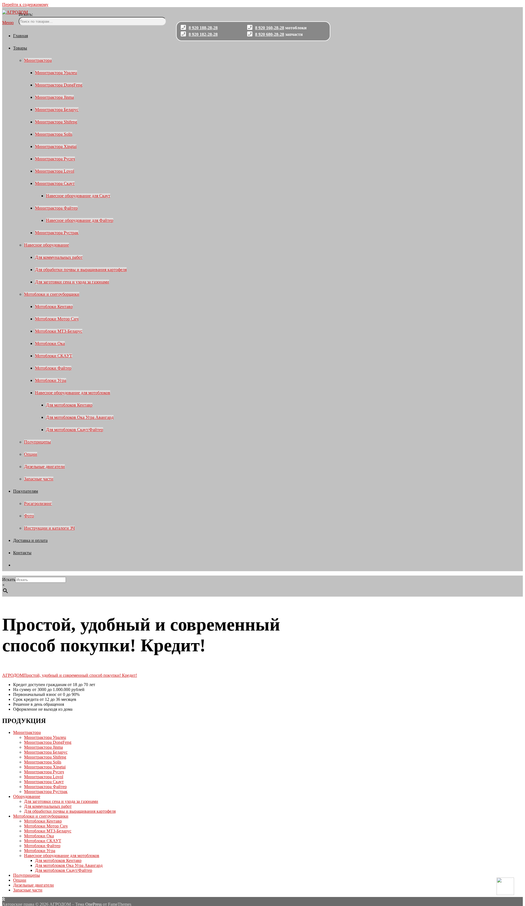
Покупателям (25, 491)
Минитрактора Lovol (54, 171)
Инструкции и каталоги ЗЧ (49, 528)
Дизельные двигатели (44, 466)
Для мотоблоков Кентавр (69, 405)
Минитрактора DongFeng (58, 85)
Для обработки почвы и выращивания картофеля (81, 269)
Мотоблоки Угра (50, 380)
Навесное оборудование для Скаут (78, 195)
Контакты (22, 552)
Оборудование (26, 796)
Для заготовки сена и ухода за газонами (72, 282)
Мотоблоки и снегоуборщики (51, 294)
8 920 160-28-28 (269, 27)
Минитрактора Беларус (56, 109)
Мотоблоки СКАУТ (53, 355)
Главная (20, 35)
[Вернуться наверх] (3, 899)
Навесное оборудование (46, 245)
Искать (8, 579)
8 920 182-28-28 (203, 34)
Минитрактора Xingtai (56, 146)
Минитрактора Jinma (54, 97)
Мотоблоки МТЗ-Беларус (58, 331)
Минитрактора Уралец (56, 72)
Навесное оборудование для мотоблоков (72, 392)
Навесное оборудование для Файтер (79, 220)
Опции (30, 454)
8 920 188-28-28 (203, 27)
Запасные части (38, 479)
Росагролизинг (38, 503)
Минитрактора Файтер (56, 208)
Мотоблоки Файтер (53, 368)
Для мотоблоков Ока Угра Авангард (79, 417)
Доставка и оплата (30, 540)
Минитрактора (38, 60)
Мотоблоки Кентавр (54, 306)
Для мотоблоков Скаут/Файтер (74, 429)
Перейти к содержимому (25, 4)
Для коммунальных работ (59, 257)
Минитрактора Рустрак (56, 232)
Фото (29, 515)
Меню (8, 22)
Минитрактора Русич (55, 158)
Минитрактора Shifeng (56, 122)
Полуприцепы (37, 442)
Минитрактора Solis (53, 134)
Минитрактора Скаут (55, 183)
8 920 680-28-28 (269, 34)
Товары (20, 48)
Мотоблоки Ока (50, 343)
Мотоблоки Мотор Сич (56, 318)
